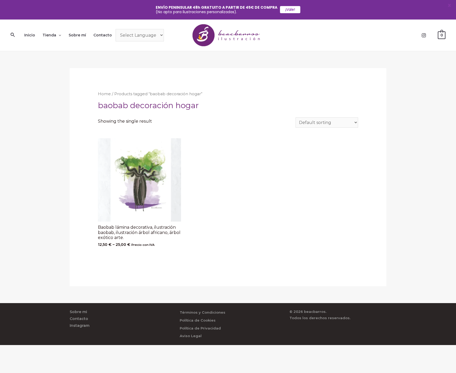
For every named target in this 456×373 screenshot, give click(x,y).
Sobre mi (78, 311)
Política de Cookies (198, 320)
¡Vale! (290, 9)
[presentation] (58, 35)
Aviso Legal (191, 336)
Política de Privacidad (200, 328)
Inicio (29, 35)
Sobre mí (77, 35)
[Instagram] (423, 35)
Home (104, 94)
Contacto (102, 35)
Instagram (79, 325)
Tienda (49, 35)
